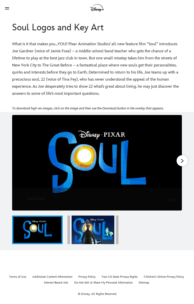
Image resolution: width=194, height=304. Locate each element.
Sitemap (144, 283)
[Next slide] (174, 163)
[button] (7, 8)
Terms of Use (17, 277)
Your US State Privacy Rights (120, 277)
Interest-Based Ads (56, 283)
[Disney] (97, 8)
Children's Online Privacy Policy (164, 277)
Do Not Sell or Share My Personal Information (103, 283)
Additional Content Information (52, 277)
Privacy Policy (86, 277)
